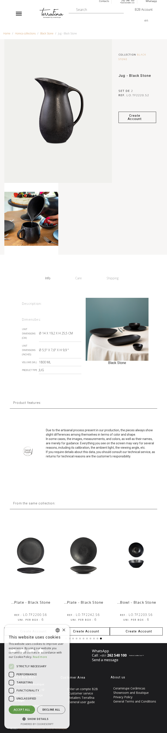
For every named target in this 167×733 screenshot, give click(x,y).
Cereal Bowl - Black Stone (131, 602)
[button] (137, 117)
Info (47, 278)
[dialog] (37, 677)
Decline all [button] (51, 709)
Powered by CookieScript (37, 724)
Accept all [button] (22, 709)
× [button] (63, 630)
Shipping (113, 278)
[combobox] (57, 630)
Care (78, 278)
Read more (40, 657)
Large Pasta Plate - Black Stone (73, 602)
